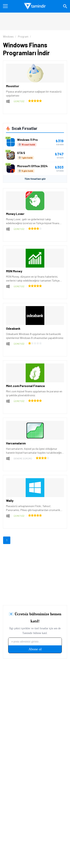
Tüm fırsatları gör (35, 178)
